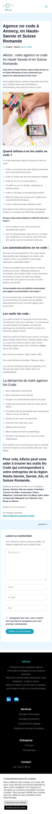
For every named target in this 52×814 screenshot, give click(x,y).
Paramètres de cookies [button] (15, 802)
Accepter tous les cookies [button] (15, 808)
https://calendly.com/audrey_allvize (19, 516)
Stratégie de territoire (29, 719)
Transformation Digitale (29, 723)
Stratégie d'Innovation (29, 714)
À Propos (29, 745)
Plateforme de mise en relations (29, 728)
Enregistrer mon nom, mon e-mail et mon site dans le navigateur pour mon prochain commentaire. (24, 621)
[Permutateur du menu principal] (46, 6)
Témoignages (29, 750)
